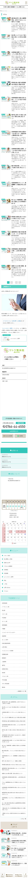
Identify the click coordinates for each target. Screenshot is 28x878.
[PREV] (3, 521)
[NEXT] (24, 521)
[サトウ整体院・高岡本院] (12, 2)
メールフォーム (7, 321)
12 (16, 282)
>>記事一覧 (14, 827)
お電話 (19, 321)
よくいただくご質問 (7, 328)
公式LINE (14, 321)
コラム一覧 (23, 818)
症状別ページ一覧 (22, 691)
